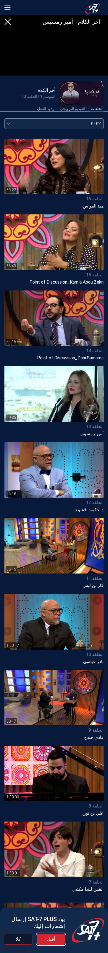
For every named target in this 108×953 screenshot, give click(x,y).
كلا (18, 939)
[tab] (97, 108)
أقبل (51, 939)
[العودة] (7, 21)
